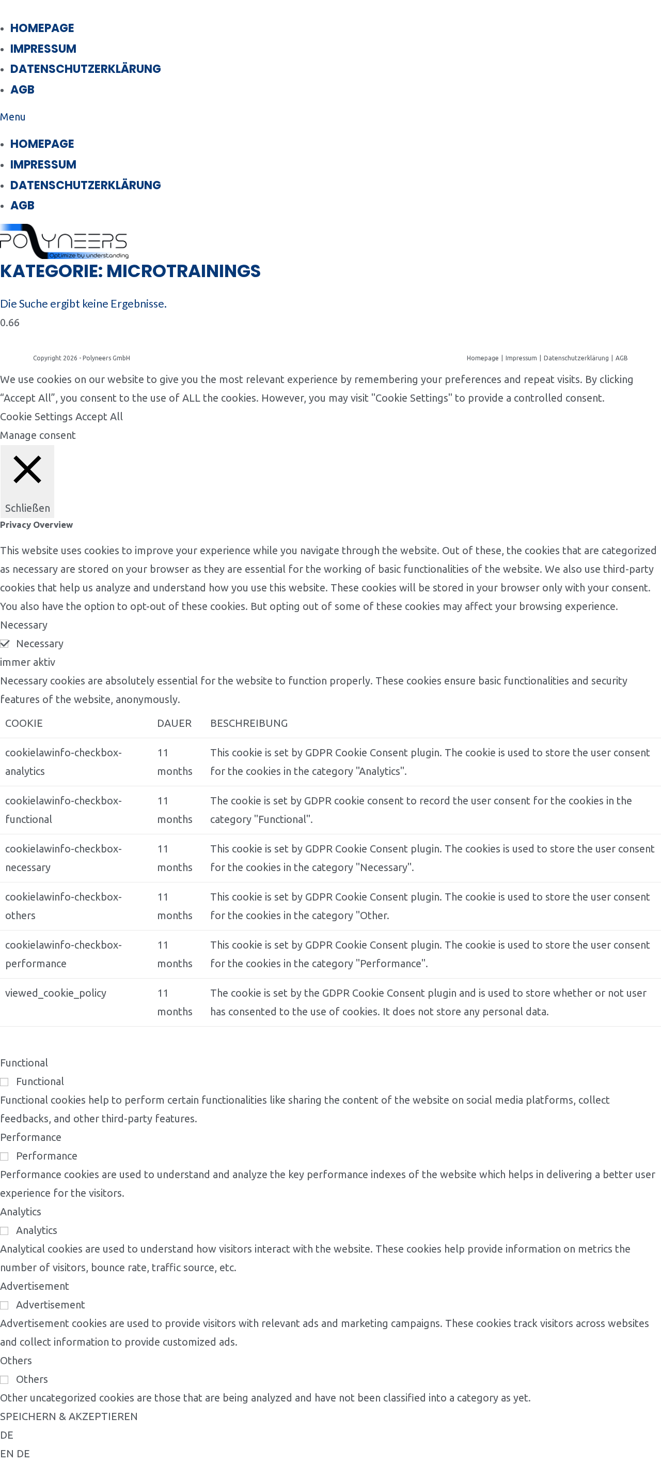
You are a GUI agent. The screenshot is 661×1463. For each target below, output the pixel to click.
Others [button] (16, 1360)
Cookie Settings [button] (36, 416)
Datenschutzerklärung (85, 69)
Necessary (40, 643)
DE (6, 1435)
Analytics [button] (20, 1211)
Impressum (43, 49)
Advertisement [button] (34, 1286)
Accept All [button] (99, 416)
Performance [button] (30, 1137)
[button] (234, 117)
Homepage (42, 28)
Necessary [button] (24, 625)
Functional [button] (24, 1063)
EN (8, 1453)
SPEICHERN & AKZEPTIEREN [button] (69, 1416)
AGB (22, 90)
